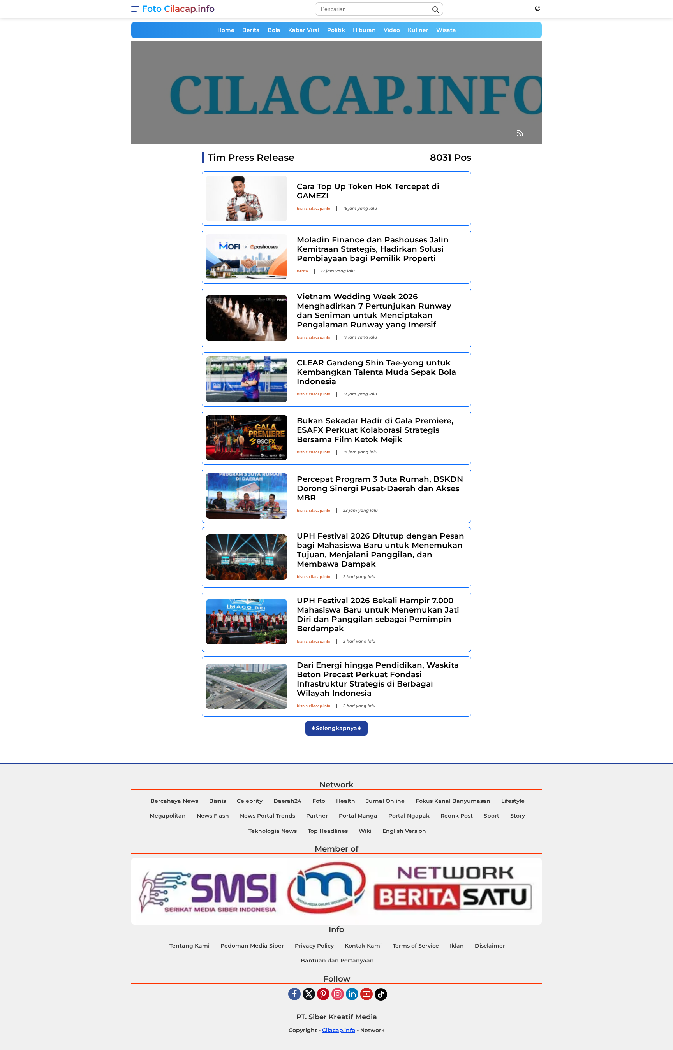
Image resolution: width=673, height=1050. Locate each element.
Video (392, 29)
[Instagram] (337, 994)
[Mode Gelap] (537, 8)
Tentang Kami (189, 945)
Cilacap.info (338, 1030)
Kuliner (418, 29)
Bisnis (217, 800)
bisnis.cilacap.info (313, 208)
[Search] (435, 9)
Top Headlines (328, 830)
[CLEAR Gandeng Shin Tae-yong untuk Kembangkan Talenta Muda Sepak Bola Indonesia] (246, 379)
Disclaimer (490, 945)
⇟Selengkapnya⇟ (336, 728)
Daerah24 (287, 800)
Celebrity (250, 800)
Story (517, 815)
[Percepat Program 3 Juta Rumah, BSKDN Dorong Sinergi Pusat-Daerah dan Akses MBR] (246, 495)
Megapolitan (168, 815)
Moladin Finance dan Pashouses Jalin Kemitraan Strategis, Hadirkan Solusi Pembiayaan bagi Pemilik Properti (373, 249)
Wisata (446, 29)
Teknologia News (272, 830)
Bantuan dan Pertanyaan (337, 960)
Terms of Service (416, 945)
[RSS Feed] (520, 133)
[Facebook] (294, 994)
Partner (317, 815)
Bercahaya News (174, 800)
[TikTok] (381, 994)
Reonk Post (456, 815)
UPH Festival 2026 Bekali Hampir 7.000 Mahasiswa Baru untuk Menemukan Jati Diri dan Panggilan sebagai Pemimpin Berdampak (378, 614)
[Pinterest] (323, 994)
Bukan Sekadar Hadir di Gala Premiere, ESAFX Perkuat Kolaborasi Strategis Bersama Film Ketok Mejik (375, 430)
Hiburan (364, 29)
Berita (251, 29)
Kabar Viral (303, 29)
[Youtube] (366, 994)
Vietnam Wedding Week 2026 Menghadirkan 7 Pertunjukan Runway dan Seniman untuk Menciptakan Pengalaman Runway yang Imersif (374, 310)
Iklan (457, 945)
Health (345, 800)
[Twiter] (309, 994)
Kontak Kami (363, 945)
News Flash (213, 815)
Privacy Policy (314, 945)
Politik (336, 29)
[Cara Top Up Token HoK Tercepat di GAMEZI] (246, 198)
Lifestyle (513, 800)
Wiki (365, 830)
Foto (318, 800)
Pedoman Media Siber (252, 945)
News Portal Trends (267, 815)
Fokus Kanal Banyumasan (453, 800)
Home (225, 29)
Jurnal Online (385, 800)
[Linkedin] (352, 994)
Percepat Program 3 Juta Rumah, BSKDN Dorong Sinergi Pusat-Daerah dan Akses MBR (380, 488)
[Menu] (136, 9)
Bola (274, 29)
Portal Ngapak (409, 815)
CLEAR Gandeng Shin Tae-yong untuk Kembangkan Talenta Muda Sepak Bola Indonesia (376, 372)
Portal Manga (358, 815)
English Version (404, 830)
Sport (491, 815)
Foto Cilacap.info (178, 9)
